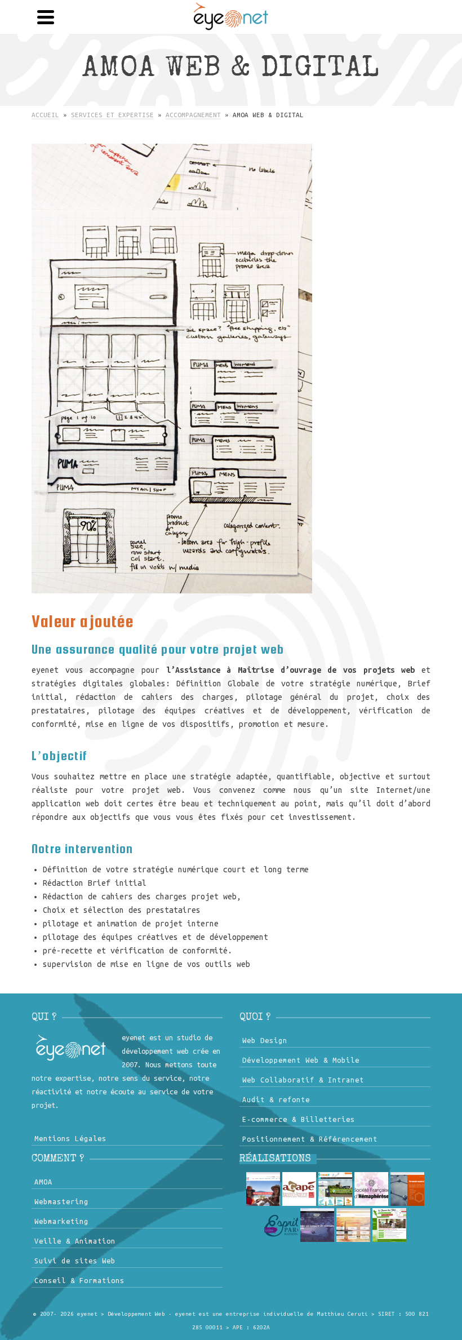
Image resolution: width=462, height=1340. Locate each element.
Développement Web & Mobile (300, 1060)
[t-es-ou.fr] (335, 1189)
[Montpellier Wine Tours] (263, 1189)
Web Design (264, 1040)
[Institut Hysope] (353, 1225)
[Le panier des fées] (389, 1225)
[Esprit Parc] (281, 1225)
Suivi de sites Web (74, 1260)
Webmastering (61, 1201)
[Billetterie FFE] (317, 1225)
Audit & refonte (276, 1099)
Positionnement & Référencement (309, 1139)
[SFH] (371, 1189)
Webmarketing (61, 1221)
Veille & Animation (74, 1241)
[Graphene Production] (407, 1189)
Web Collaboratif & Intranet (303, 1080)
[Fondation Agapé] (299, 1189)
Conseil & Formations (79, 1280)
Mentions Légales (70, 1138)
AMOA (43, 1182)
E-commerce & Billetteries (298, 1119)
